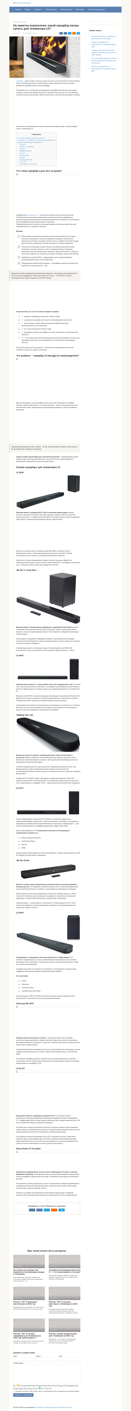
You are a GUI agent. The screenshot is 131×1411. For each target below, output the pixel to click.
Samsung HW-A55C (25, 160)
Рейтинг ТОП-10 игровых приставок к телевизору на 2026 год (63, 1304)
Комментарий (18, 1363)
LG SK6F (22, 149)
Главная (18, 9)
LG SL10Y (22, 162)
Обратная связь (66, 1407)
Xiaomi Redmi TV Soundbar (28, 164)
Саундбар (19, 81)
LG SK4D (22, 144)
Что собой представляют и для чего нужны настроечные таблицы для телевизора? (104, 60)
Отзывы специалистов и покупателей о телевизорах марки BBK (103, 69)
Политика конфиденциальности (47, 1407)
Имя (15, 1356)
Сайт (60, 1356)
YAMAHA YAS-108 (25, 151)
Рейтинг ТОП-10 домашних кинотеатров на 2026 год (25, 1303)
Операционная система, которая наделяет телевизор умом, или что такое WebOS (103, 52)
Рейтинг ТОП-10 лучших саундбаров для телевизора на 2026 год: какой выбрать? (27, 1336)
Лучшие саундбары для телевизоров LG (30, 142)
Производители (51, 9)
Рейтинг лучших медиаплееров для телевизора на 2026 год (63, 1335)
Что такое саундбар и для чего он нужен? (31, 138)
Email (38, 1356)
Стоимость (38, 9)
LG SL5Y (22, 153)
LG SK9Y (22, 157)
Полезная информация (96, 9)
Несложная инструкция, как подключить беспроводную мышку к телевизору (28, 1272)
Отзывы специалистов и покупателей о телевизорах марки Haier (103, 44)
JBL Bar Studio (24, 155)
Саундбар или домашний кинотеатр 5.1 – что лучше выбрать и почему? (64, 1271)
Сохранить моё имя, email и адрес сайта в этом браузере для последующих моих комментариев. (47, 1391)
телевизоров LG (32, 215)
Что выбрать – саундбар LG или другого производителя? (36, 140)
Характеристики (66, 9)
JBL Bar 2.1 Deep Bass (26, 147)
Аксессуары (80, 9)
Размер (27, 9)
